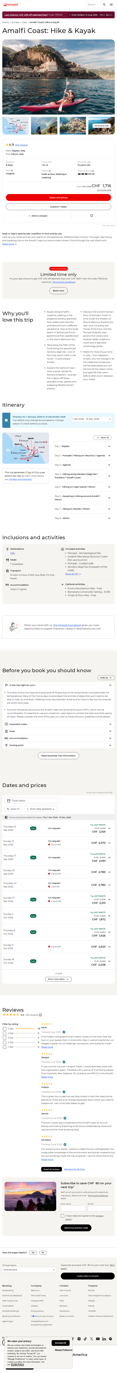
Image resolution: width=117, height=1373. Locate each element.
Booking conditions (11, 1316)
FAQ (62, 1301)
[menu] (111, 4)
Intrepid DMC (37, 1301)
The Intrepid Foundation (99, 1295)
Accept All (60, 1343)
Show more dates (56, 979)
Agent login (7, 1321)
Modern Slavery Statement (100, 1316)
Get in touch (65, 1290)
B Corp (91, 1290)
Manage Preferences (64, 1350)
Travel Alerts (8, 1306)
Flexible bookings (10, 1311)
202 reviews (21, 145)
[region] (38, 1352)
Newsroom (65, 1311)
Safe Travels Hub (10, 1301)
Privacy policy (37, 1311)
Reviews (63, 1306)
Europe (15, 22)
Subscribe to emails (87, 1276)
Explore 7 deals (58, 206)
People (91, 1301)
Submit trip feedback (12, 1295)
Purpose (92, 1285)
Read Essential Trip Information (58, 755)
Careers (34, 1306)
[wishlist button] (91, 215)
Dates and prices (59, 197)
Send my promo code (76, 1227)
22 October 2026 (104, 190)
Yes (33, 1252)
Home (5, 22)
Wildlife (92, 1311)
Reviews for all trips (74, 1169)
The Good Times (38, 1295)
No (43, 1252)
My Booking (7, 1290)
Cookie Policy (17, 1365)
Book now (58, 290)
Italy (24, 22)
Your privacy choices (44, 1316)
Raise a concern (67, 1316)
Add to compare (39, 216)
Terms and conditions (64, 282)
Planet (91, 1306)
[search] (93, 4)
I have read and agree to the (84, 1217)
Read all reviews (51, 1169)
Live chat (64, 1295)
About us (35, 1290)
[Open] (40, 1015)
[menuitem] (10, 4)
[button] (58, 77)
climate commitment (20, 479)
